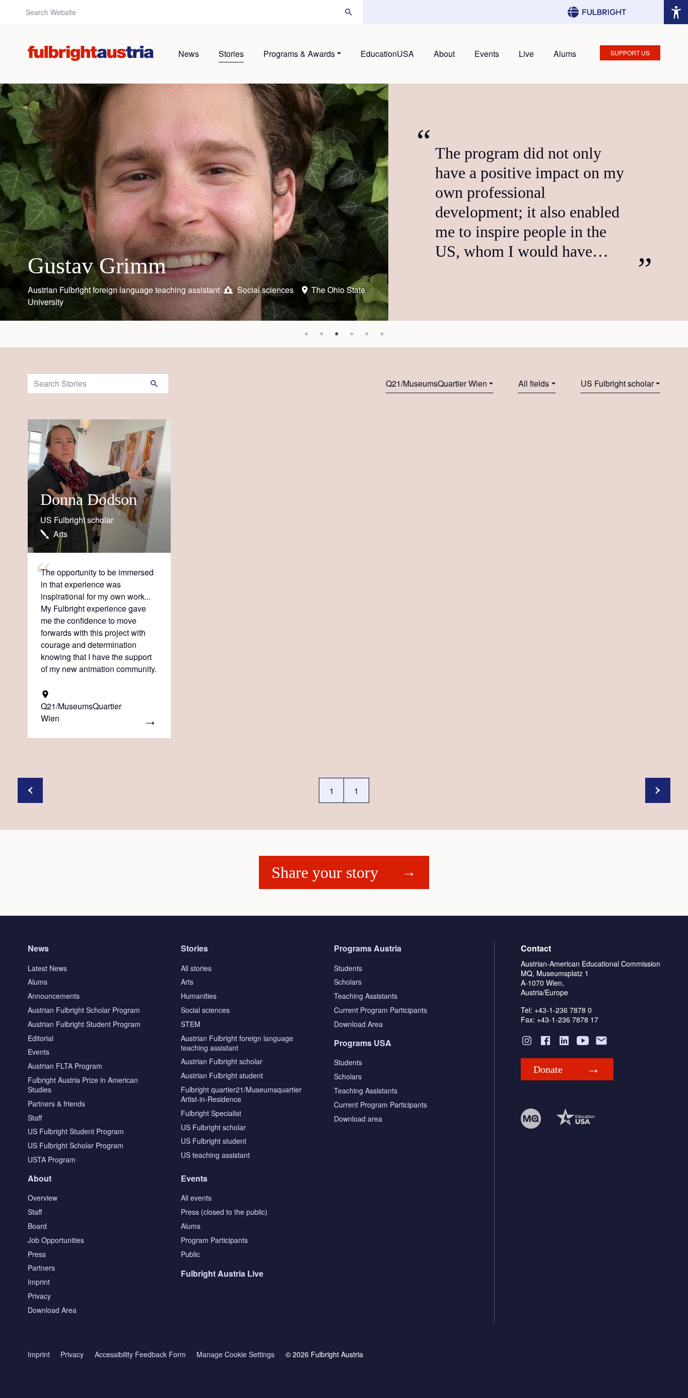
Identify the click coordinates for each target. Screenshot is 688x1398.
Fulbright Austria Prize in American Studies (83, 1084)
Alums (565, 53)
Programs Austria (367, 948)
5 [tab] (367, 334)
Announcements (54, 996)
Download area (358, 1119)
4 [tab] (352, 334)
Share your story (324, 872)
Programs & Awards (299, 53)
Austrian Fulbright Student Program (84, 1024)
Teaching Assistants (365, 996)
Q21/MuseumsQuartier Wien (436, 383)
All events (196, 1198)
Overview (42, 1198)
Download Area (358, 1024)
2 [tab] (321, 334)
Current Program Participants (380, 1010)
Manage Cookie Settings (235, 1354)
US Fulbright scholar (617, 383)
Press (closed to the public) (224, 1212)
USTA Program (52, 1159)
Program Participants (214, 1240)
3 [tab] (336, 334)
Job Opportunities (56, 1240)
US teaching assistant (215, 1155)
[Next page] (657, 790)
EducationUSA (387, 53)
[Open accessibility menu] (676, 12)
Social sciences (205, 1010)
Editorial (40, 1038)
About (444, 53)
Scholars (348, 982)
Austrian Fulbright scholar (221, 1061)
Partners (41, 1268)
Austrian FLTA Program (65, 1066)
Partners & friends (56, 1103)
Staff (35, 1118)
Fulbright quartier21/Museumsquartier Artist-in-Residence (241, 1094)
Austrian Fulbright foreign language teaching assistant (237, 1043)
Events (486, 53)
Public (190, 1254)
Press (37, 1254)
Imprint (39, 1282)
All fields (533, 383)
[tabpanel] (344, 202)
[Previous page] (30, 790)
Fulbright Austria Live (222, 1273)
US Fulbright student (213, 1141)
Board (37, 1226)
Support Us (630, 52)
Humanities (199, 996)
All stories (196, 968)
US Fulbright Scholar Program (75, 1145)
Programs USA (362, 1043)
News (188, 53)
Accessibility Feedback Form (140, 1354)
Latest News (47, 968)
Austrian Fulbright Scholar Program (84, 1010)
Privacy (39, 1296)
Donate (548, 1069)
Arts (187, 982)
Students (348, 968)
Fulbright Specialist (211, 1113)
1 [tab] (306, 334)
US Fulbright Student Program (76, 1131)
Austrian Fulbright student (222, 1075)
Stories (231, 53)
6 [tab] (382, 334)
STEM (190, 1024)
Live (526, 53)
